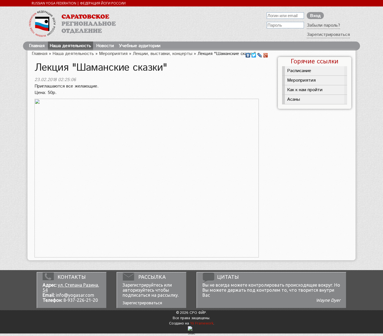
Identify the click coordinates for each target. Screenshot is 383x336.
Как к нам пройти (304, 90)
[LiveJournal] (260, 54)
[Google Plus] (266, 54)
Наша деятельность (70, 46)
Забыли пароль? (323, 25)
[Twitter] (254, 54)
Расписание (299, 71)
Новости (105, 46)
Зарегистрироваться (328, 34)
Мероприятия (113, 53)
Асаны (293, 99)
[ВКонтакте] (248, 54)
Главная (37, 46)
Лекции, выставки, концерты (162, 53)
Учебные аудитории (139, 46)
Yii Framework (201, 323)
